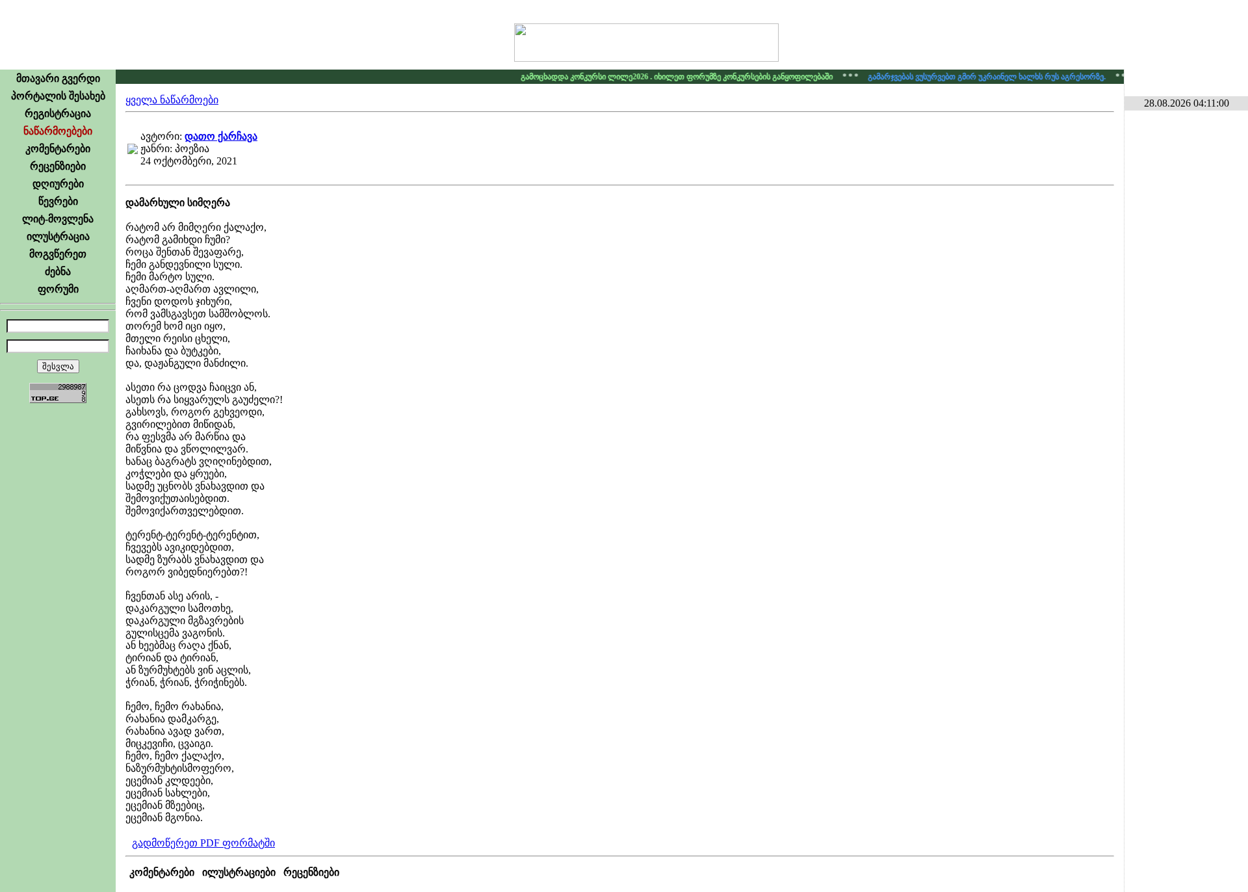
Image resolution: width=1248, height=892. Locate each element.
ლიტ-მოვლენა (58, 218)
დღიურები (58, 183)
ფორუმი (58, 289)
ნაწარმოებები (57, 131)
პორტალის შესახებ (58, 95)
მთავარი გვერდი (58, 78)
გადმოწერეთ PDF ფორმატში (203, 842)
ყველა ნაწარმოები (171, 99)
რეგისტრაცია (58, 113)
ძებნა (58, 271)
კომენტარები (57, 148)
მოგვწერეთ (57, 253)
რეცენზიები (58, 166)
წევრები (58, 201)
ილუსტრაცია (58, 236)
